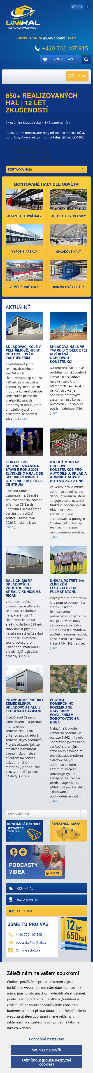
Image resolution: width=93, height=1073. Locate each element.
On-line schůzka (28, 950)
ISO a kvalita (27, 899)
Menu (82, 76)
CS (74, 7)
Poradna (24, 911)
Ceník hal (25, 888)
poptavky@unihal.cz (31, 942)
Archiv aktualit (18, 814)
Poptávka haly (20, 169)
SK (80, 7)
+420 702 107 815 (29, 934)
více (23, 418)
